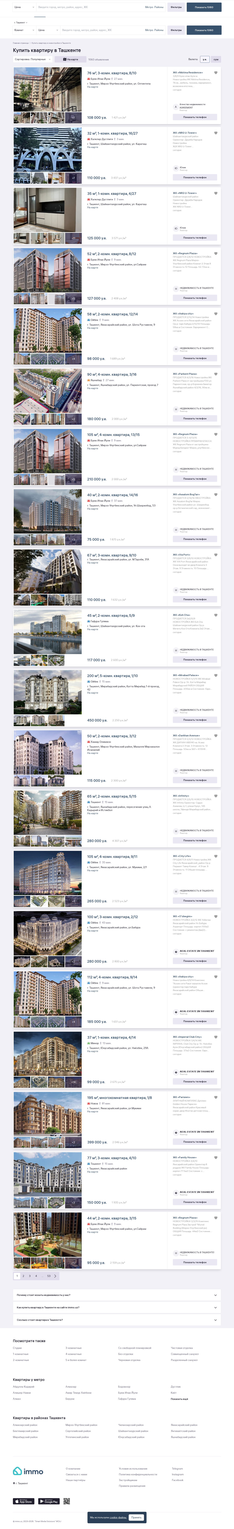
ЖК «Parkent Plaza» (185, 373)
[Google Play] (49, 1501)
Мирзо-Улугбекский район (81, 1425)
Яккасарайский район (184, 1425)
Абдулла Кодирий (23, 1386)
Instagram (178, 1474)
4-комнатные (74, 1354)
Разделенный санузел (184, 1360)
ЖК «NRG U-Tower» (185, 132)
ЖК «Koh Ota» (181, 614)
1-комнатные (20, 1354)
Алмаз (17, 1398)
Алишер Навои (22, 1392)
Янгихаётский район (183, 1431)
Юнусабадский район (131, 1437)
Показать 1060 (204, 30)
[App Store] (23, 1501)
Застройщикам (128, 1480)
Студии (17, 1348)
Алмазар (71, 1386)
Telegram (177, 1468)
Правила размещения (132, 1486)
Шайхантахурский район (133, 1431)
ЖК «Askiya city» (183, 313)
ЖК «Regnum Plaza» (185, 253)
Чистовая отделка (182, 1348)
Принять (136, 1517)
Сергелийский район (78, 1431)
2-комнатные (21, 1360)
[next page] (55, 1276)
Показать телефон (194, 117)
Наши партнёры (75, 1480)
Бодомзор (124, 1386)
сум (216, 59)
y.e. (205, 59)
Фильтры (176, 30)
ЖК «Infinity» (181, 795)
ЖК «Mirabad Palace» (186, 675)
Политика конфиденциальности (138, 1474)
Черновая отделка (129, 1360)
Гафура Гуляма (127, 1398)
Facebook (177, 1480)
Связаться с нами (76, 1474)
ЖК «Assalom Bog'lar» (186, 494)
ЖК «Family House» (185, 1157)
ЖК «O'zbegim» (182, 916)
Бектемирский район (25, 1431)
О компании (73, 1468)
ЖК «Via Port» (181, 554)
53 (48, 1276)
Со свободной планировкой (134, 1348)
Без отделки (125, 1354)
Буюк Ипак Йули (128, 1392)
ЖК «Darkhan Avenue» (186, 735)
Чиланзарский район (131, 1425)
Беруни (70, 1398)
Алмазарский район (25, 1425)
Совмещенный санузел (185, 1354)
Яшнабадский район (183, 1437)
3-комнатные (74, 1348)
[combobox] (103, 30)
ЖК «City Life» (182, 856)
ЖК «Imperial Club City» (187, 1036)
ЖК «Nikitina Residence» (188, 72)
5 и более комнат (76, 1360)
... (42, 1276)
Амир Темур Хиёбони (78, 1392)
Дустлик (176, 1386)
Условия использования (133, 1468)
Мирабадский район (25, 1437)
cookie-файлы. (118, 1517)
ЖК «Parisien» (181, 1097)
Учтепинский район (77, 1437)
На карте (72, 59)
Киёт (174, 1392)
